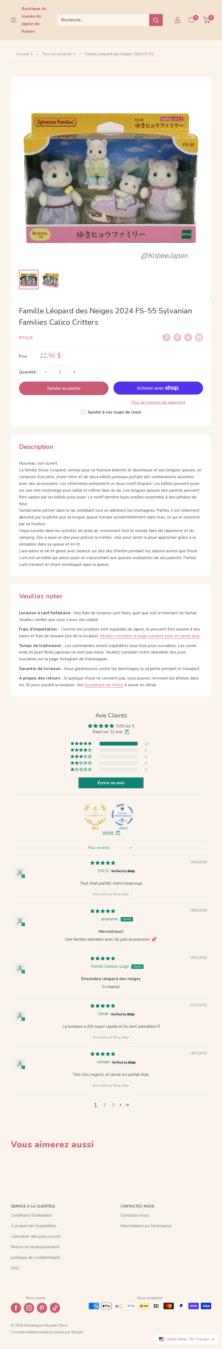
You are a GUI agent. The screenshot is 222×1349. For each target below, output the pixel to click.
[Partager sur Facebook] (166, 337)
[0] (206, 20)
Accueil (22, 54)
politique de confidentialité (35, 1257)
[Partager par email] (199, 337)
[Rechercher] (156, 20)
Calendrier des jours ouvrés (36, 1236)
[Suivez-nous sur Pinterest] (42, 1308)
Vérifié (108, 832)
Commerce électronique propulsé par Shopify (47, 1332)
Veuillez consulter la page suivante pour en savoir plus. (150, 636)
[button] (81, 744)
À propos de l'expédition (33, 1226)
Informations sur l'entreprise (146, 1226)
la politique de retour (103, 685)
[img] (102, 863)
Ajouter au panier (64, 388)
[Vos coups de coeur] (192, 20)
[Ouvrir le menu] (13, 20)
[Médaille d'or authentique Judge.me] (95, 815)
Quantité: (28, 372)
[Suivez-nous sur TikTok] (55, 1308)
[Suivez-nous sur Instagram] (29, 1308)
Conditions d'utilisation (31, 1215)
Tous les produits (57, 54)
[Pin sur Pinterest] (177, 337)
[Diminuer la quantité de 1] (45, 372)
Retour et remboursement (35, 1247)
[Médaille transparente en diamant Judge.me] (122, 815)
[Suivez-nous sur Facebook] (16, 1308)
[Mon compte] (177, 20)
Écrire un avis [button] (111, 783)
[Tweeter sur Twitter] (188, 337)
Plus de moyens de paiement (158, 402)
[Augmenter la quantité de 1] (74, 372)
